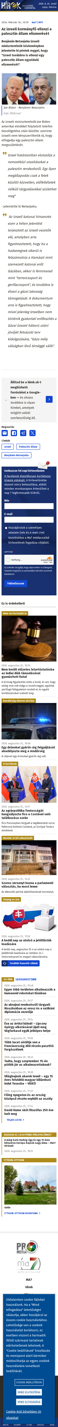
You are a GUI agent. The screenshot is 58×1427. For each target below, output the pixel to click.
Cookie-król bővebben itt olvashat (23, 1415)
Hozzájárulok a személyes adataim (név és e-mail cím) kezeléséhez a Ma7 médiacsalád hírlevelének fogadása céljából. (28, 535)
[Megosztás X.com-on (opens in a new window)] (32, 433)
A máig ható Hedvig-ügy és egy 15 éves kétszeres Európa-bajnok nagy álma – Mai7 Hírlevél (30, 1143)
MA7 (29, 1280)
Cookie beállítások (29, 1382)
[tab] (8, 979)
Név (6, 500)
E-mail (8, 514)
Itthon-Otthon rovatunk (21, 1213)
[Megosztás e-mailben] (5, 433)
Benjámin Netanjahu (16, 455)
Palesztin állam (28, 446)
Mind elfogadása (29, 1402)
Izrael (7, 446)
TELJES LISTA (14, 1119)
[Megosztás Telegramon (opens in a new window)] (23, 433)
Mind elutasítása (29, 1392)
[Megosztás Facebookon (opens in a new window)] (14, 433)
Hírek (29, 1287)
